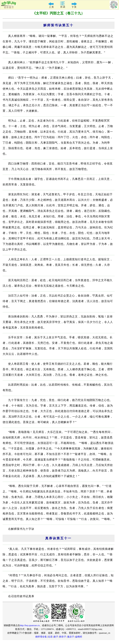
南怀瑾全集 (41, 636)
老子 (56, 636)
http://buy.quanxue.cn (30, 625)
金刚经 (78, 636)
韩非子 (62, 636)
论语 (50, 636)
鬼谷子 (70, 636)
